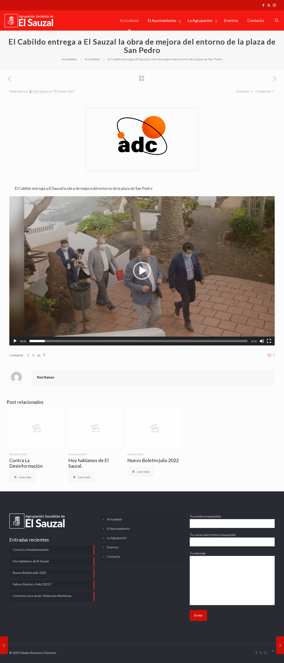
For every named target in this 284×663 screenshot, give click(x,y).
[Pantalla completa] (269, 341)
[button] (142, 271)
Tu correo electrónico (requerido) (213, 535)
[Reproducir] (15, 341)
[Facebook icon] (263, 5)
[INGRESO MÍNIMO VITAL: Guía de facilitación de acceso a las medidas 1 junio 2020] (4, 645)
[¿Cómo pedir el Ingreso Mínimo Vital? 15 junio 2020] (280, 645)
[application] (142, 270)
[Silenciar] (262, 341)
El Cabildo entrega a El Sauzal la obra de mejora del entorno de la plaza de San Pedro (83, 188)
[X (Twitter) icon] (268, 5)
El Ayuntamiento (118, 528)
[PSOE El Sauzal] (28, 20)
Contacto (113, 556)
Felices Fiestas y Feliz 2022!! (32, 584)
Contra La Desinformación (26, 463)
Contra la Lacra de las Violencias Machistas (42, 596)
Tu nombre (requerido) (205, 516)
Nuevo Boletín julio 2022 (153, 460)
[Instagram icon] (274, 5)
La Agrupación (117, 538)
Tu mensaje (198, 553)
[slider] (138, 341)
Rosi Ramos (41, 91)
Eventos (112, 547)
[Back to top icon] (273, 650)
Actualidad (69, 59)
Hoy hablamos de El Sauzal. (31, 561)
